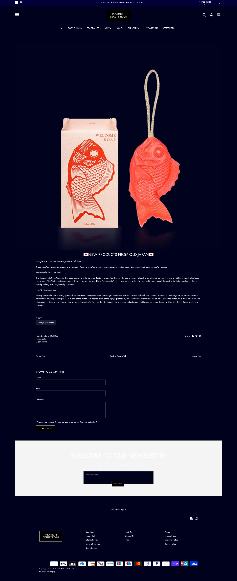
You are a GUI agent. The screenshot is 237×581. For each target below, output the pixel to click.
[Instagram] (21, 2)
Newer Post (196, 356)
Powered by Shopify (47, 571)
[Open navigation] (17, 14)
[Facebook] (16, 2)
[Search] (204, 14)
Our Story (89, 531)
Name (38, 377)
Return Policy (170, 543)
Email (38, 388)
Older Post (40, 356)
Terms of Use (170, 535)
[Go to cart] (218, 14)
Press (127, 539)
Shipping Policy (171, 539)
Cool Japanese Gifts (46, 322)
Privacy (168, 531)
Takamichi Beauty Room (64, 568)
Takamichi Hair (91, 539)
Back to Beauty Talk (118, 356)
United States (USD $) (205, 3)
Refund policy (91, 547)
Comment (40, 399)
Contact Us (129, 535)
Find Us (128, 531)
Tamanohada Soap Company (52, 277)
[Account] (211, 14)
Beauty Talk (90, 535)
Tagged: (39, 318)
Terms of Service (92, 543)
